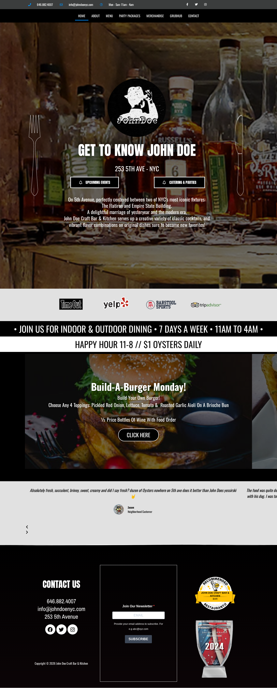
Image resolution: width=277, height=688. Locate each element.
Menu (109, 15)
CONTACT (193, 15)
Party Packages (129, 15)
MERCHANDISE (155, 15)
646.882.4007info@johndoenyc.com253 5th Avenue (61, 608)
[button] (138, 471)
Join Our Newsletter (137, 606)
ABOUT (95, 15)
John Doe (200, 570)
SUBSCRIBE (138, 639)
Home (81, 15)
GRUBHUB (176, 15)
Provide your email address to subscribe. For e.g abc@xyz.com (138, 627)
